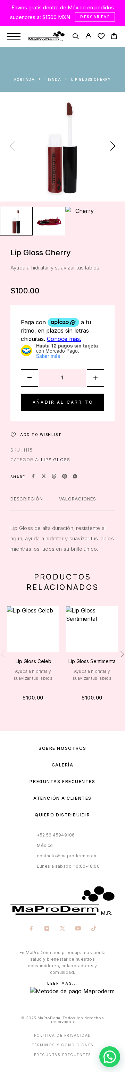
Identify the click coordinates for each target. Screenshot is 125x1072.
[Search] (75, 37)
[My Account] (88, 37)
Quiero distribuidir (62, 814)
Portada (24, 79)
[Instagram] (47, 929)
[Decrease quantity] (29, 378)
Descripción (26, 498)
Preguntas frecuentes (62, 781)
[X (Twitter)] (62, 929)
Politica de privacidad (62, 1035)
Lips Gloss (55, 459)
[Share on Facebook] (33, 477)
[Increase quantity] (95, 378)
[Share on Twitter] (44, 477)
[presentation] (12, 147)
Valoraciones (77, 498)
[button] (109, 1056)
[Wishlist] (101, 37)
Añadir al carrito (63, 402)
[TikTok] (94, 929)
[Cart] (114, 37)
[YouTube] (78, 929)
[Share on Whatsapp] (75, 477)
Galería (63, 764)
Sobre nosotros (62, 748)
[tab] (26, 503)
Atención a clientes (62, 798)
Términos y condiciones (63, 1045)
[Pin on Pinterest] (64, 477)
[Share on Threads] (54, 477)
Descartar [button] (95, 17)
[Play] (16, 221)
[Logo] (46, 36)
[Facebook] (31, 929)
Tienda (53, 79)
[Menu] (14, 36)
